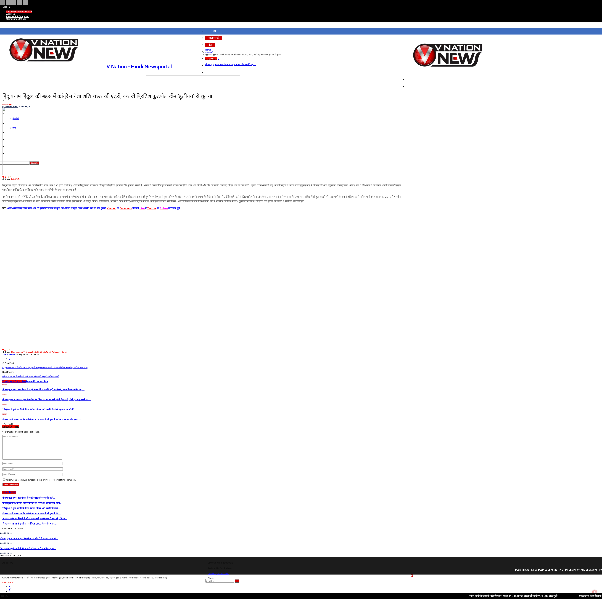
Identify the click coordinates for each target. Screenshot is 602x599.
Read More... (8, 582)
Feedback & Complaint (17, 16)
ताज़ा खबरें (214, 38)
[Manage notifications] (594, 592)
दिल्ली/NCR (415, 79)
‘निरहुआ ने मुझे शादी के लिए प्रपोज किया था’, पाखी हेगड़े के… (28, 548)
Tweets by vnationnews (218, 573)
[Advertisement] (203, 232)
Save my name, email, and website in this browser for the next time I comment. (40, 480)
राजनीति (413, 86)
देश (210, 45)
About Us (10, 14)
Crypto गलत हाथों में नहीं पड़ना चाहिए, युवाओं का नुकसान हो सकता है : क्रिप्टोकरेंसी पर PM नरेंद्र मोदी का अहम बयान (44, 367)
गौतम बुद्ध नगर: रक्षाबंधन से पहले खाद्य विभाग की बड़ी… (230, 64)
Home (213, 31)
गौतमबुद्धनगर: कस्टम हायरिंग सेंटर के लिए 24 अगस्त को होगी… (29, 538)
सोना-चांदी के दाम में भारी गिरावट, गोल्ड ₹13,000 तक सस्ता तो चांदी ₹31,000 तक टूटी (473, 596)
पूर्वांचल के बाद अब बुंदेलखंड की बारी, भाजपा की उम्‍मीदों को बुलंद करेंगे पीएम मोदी (30, 376)
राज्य (10, 104)
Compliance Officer (16, 19)
